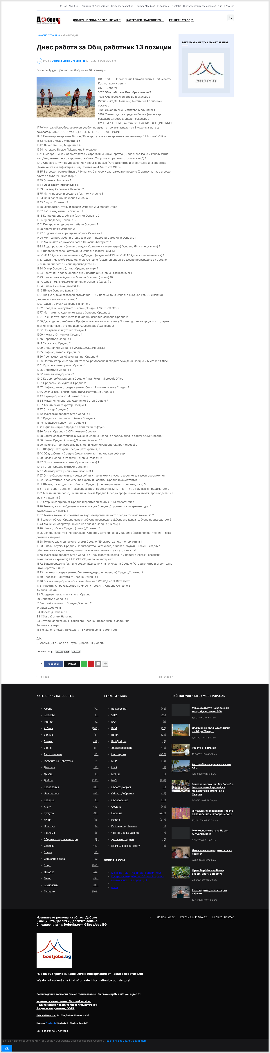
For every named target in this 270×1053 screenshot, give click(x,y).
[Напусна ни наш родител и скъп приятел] (181, 852)
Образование (138, 800)
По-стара (165, 676)
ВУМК (138, 734)
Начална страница (48, 35)
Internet (71, 721)
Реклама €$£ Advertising (95, 6)
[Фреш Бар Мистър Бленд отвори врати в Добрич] (181, 872)
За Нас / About (166, 916)
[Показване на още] (105, 664)
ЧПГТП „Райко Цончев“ (138, 832)
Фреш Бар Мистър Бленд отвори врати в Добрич (208, 872)
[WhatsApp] (84, 664)
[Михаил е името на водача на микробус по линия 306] (181, 710)
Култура (71, 813)
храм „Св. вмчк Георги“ (138, 845)
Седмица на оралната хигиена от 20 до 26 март (211, 729)
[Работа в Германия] (181, 750)
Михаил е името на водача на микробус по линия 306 (210, 709)
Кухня (71, 819)
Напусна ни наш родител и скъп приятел (212, 852)
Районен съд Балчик (138, 826)
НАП (138, 780)
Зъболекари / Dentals (168, 6)
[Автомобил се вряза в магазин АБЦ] (181, 766)
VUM (138, 715)
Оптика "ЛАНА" (226, 6)
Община (138, 806)
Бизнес (71, 741)
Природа (71, 826)
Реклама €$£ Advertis (54, 1030)
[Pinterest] (91, 664)
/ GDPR (56, 1008)
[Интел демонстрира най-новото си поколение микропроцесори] (181, 813)
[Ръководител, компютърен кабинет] (181, 892)
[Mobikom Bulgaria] (206, 70)
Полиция (138, 813)
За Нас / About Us (69, 6)
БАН (138, 721)
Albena (71, 708)
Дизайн (71, 773)
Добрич (71, 780)
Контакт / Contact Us (122, 6)
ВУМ (138, 728)
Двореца (71, 767)
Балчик (71, 734)
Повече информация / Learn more (126, 1040)
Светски (71, 845)
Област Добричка (138, 793)
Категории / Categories (143, 20)
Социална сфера (71, 858)
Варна (71, 747)
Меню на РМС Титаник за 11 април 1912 (136, 872)
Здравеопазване (138, 747)
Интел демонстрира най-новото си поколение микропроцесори (212, 812)
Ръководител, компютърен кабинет (209, 892)
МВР (138, 760)
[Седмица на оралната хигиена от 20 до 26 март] (181, 730)
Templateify (51, 1023)
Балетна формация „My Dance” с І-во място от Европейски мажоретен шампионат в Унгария (212, 789)
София (71, 852)
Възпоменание (71, 754)
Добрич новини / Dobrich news (95, 20)
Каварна (71, 800)
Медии (138, 773)
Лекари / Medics (145, 6)
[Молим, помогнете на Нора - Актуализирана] (181, 833)
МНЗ (138, 767)
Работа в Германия (204, 747)
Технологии (71, 885)
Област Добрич (138, 787)
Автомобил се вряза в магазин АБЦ (211, 766)
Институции (70, 35)
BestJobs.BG (138, 708)
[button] (230, 18)
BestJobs (71, 715)
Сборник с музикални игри (71, 839)
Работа (76, 651)
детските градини (138, 839)
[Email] (98, 664)
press (114, 887)
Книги (71, 806)
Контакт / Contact (223, 916)
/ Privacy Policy (67, 1004)
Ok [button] (7, 1048)
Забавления (71, 787)
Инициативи (71, 793)
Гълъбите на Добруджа (71, 760)
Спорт (71, 865)
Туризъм (71, 891)
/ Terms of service (63, 1001)
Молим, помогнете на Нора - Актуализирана (210, 832)
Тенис (71, 878)
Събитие (71, 871)
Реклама (71, 832)
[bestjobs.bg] (54, 967)
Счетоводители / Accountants (199, 6)
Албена (71, 728)
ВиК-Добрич (138, 741)
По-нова (44, 676)
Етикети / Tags (179, 20)
